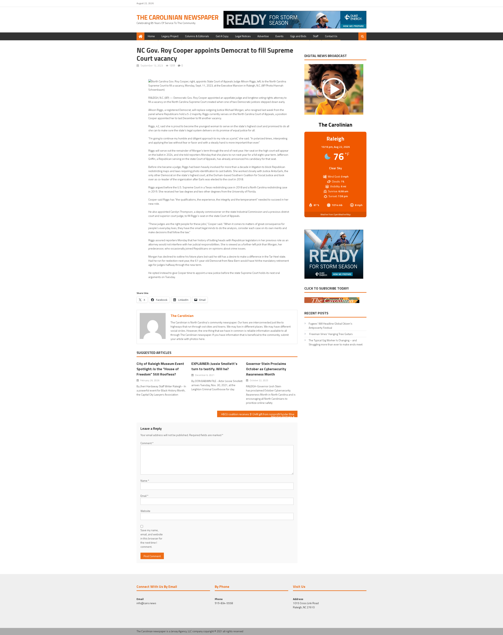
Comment (146, 443)
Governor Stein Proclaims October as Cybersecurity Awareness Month (266, 369)
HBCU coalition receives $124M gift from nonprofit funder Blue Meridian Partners (257, 414)
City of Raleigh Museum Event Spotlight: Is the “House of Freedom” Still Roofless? (160, 369)
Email (144, 496)
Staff (315, 36)
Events (279, 36)
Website (145, 511)
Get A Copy (222, 36)
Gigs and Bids (298, 36)
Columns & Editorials (197, 36)
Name (144, 481)
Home (151, 36)
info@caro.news (146, 603)
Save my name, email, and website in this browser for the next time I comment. (151, 538)
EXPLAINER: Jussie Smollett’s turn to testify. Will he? (214, 366)
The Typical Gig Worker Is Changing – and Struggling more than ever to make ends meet (336, 342)
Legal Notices (243, 36)
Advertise (263, 36)
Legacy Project (170, 36)
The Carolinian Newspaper (177, 17)
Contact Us (331, 36)
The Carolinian (182, 315)
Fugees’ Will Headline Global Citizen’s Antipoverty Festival (330, 325)
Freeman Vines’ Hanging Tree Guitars (331, 334)
